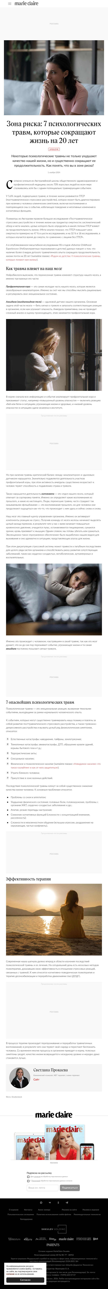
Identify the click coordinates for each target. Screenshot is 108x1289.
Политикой (36, 1181)
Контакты (28, 1210)
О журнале (13, 1210)
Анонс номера (44, 1210)
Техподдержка (26, 1219)
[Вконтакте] (49, 1203)
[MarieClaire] (26, 3)
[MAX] (41, 1203)
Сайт (36, 1079)
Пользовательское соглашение (21, 1214)
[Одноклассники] (58, 1203)
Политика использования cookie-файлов (54, 1214)
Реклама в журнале (91, 1210)
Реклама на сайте (69, 1210)
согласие (37, 1176)
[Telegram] (66, 1203)
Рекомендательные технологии (87, 1214)
